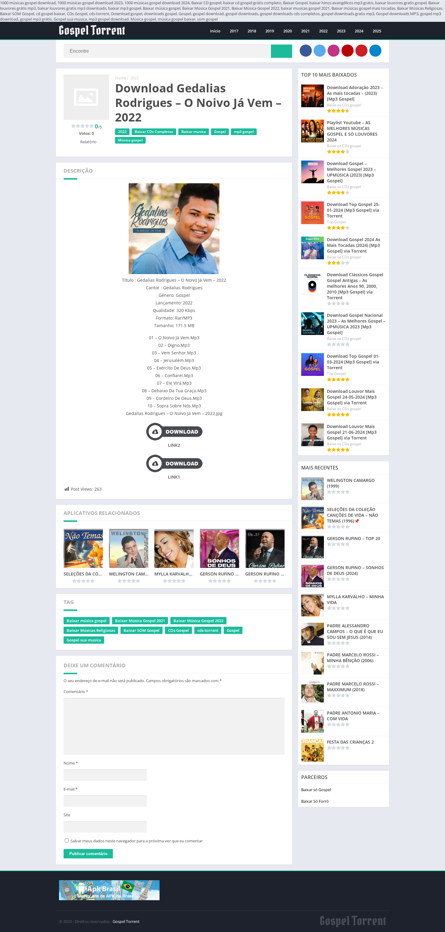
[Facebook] (306, 51)
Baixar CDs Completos (154, 131)
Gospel (220, 131)
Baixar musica (193, 131)
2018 (252, 31)
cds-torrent (207, 630)
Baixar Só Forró (315, 801)
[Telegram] (375, 51)
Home (120, 78)
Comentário (76, 691)
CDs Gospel (178, 630)
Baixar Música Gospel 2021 (140, 620)
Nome (71, 763)
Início (215, 31)
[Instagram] (334, 51)
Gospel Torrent (126, 921)
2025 (377, 31)
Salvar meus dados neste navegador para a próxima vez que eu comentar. (137, 841)
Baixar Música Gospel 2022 (198, 620)
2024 (359, 31)
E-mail (70, 789)
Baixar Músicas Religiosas (91, 630)
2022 (323, 31)
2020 (287, 31)
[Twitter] (320, 51)
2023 (341, 31)
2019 (269, 31)
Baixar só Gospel (316, 789)
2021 (305, 31)
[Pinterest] (361, 51)
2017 (234, 31)
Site (67, 815)
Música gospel (130, 140)
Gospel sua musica (84, 640)
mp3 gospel (244, 131)
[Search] (281, 51)
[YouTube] (347, 51)
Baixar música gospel (87, 620)
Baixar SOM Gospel (142, 630)
